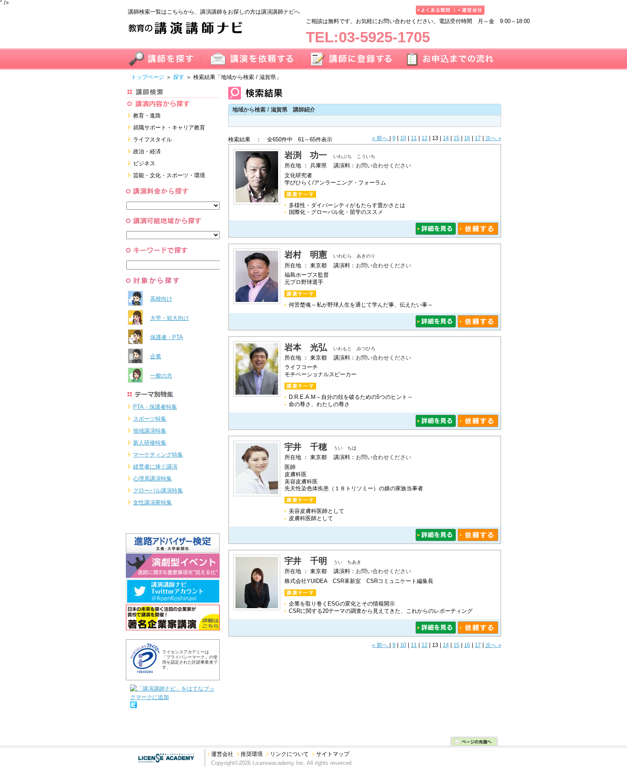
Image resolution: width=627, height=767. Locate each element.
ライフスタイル (152, 139)
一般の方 (161, 375)
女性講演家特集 (152, 502)
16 (467, 138)
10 (403, 138)
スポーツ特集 (149, 419)
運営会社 (222, 754)
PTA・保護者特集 (155, 407)
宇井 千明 (305, 560)
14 (446, 138)
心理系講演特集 (152, 478)
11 (414, 138)
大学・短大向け (169, 318)
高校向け (161, 299)
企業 (155, 356)
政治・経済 (147, 151)
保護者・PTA (166, 337)
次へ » (493, 138)
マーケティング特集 (158, 454)
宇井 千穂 (305, 446)
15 (456, 138)
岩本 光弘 (305, 347)
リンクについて (289, 754)
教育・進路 (147, 115)
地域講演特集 (149, 430)
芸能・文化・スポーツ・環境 (169, 175)
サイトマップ (332, 754)
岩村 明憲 (305, 254)
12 (424, 138)
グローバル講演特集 (158, 490)
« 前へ (380, 138)
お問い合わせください (383, 165)
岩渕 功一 (305, 155)
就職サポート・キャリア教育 (169, 127)
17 (478, 138)
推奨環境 (252, 754)
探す (178, 77)
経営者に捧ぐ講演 (155, 466)
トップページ (147, 77)
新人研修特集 (149, 442)
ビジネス (144, 163)
